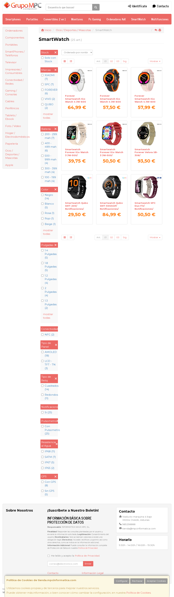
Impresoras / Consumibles (13, 71)
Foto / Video (13, 126)
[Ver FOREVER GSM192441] (77, 80)
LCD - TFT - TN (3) (50, 364)
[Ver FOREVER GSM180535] (111, 133)
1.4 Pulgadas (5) (51, 254)
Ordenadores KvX (116, 19)
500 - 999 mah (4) (50, 159)
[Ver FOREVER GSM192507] (146, 80)
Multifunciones (160, 19)
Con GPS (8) (50, 483)
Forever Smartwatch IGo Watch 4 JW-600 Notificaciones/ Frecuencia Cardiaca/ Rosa (145, 103)
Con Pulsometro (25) (51, 430)
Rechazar (137, 581)
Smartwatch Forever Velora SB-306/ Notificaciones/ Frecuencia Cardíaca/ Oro (146, 156)
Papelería (11, 143)
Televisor (10, 62)
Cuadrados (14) (51, 387)
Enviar (88, 563)
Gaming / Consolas (11, 92)
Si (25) (48, 412)
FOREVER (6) (51, 91)
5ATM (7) (50, 457)
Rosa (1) (49, 213)
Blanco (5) (49, 205)
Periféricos (12, 108)
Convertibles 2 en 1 (55, 19)
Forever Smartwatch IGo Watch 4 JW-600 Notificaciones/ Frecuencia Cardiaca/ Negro (110, 103)
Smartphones (13, 19)
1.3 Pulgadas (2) (51, 304)
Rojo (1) (49, 218)
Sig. (125, 61)
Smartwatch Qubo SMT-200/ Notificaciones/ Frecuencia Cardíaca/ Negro (76, 209)
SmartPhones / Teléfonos (14, 53)
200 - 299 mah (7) (51, 136)
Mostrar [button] (154, 61)
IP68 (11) (50, 451)
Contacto (162, 5)
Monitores (77, 19)
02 (111, 61)
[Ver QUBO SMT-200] (77, 187)
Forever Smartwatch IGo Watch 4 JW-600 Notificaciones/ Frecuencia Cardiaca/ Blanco (75, 103)
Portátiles (11, 44)
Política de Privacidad (88, 548)
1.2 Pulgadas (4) (51, 279)
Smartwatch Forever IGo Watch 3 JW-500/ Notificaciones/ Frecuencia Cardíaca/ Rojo (111, 156)
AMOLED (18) (51, 353)
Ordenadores (13, 30)
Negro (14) (49, 196)
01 (105, 61)
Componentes (14, 37)
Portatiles (32, 19)
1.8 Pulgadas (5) (51, 266)
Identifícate (139, 5)
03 (117, 61)
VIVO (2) (50, 99)
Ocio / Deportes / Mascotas (12, 154)
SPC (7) (49, 84)
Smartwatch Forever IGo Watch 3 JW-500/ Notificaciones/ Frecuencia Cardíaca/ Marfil (76, 156)
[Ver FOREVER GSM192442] (111, 80)
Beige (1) (50, 224)
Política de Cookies (138, 592)
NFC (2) (49, 334)
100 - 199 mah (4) (50, 179)
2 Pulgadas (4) (51, 291)
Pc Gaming (95, 19)
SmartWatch (138, 19)
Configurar (122, 581)
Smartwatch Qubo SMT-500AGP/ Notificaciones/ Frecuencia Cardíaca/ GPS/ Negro (111, 210)
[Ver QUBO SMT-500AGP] (111, 187)
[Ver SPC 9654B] (146, 187)
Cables (9, 101)
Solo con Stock (50, 59)
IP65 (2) (49, 468)
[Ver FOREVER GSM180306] (146, 133)
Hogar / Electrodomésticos (16, 134)
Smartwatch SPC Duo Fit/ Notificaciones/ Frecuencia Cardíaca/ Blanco (145, 209)
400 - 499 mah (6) (50, 147)
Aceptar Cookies (156, 581)
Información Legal (92, 573)
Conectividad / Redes (14, 81)
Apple (9, 165)
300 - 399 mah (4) (51, 170)
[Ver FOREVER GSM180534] (77, 133)
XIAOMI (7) (50, 77)
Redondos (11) (51, 396)
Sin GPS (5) (49, 492)
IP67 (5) (49, 462)
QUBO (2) (49, 106)
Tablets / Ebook (10, 117)
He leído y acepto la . (75, 555)
